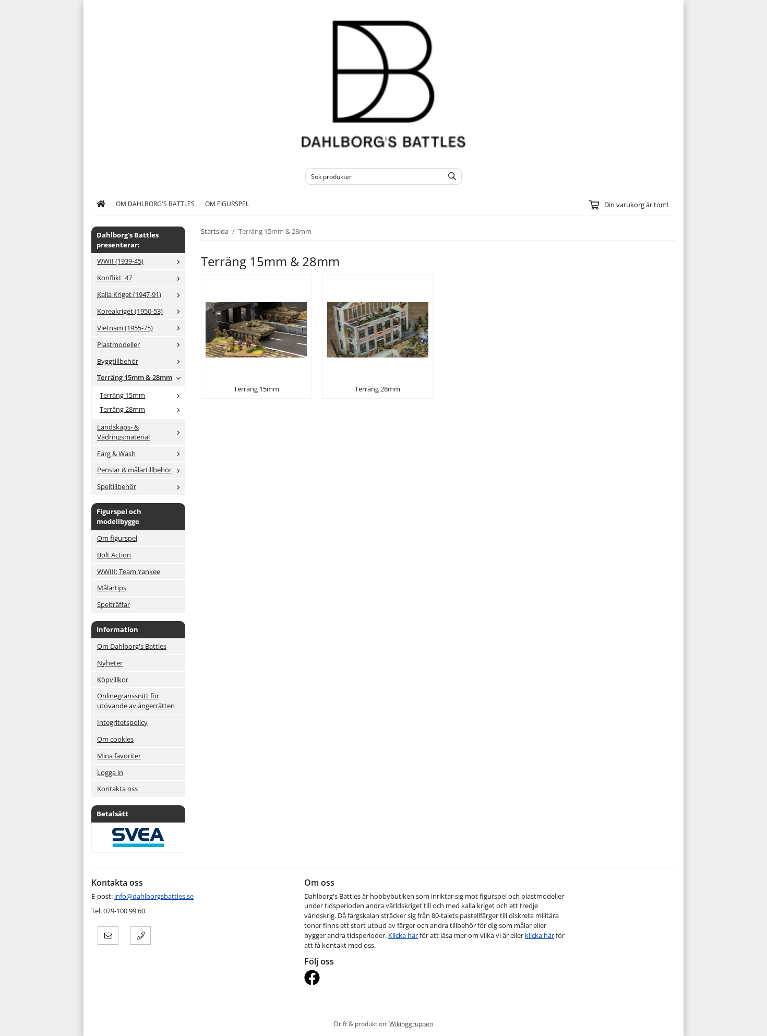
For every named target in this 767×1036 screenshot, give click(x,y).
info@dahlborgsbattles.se (154, 896)
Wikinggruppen (411, 1023)
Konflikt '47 (114, 277)
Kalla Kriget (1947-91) (129, 294)
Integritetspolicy (122, 722)
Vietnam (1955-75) (125, 327)
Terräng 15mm (122, 395)
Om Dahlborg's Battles (155, 203)
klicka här (539, 935)
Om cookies (115, 739)
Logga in (110, 772)
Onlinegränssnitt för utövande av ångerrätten (136, 700)
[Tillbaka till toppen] (669, 1022)
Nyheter (110, 663)
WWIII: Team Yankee (128, 571)
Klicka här (403, 935)
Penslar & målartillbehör (134, 469)
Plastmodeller (118, 344)
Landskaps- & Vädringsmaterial (123, 432)
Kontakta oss (117, 788)
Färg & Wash (116, 453)
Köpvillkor (112, 679)
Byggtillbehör (117, 361)
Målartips (111, 587)
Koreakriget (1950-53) (130, 311)
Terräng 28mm (122, 409)
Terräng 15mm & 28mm (134, 377)
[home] (101, 204)
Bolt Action (114, 554)
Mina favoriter (119, 755)
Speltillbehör (116, 486)
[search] (449, 176)
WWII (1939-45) (120, 261)
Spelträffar (113, 604)
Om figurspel (227, 203)
